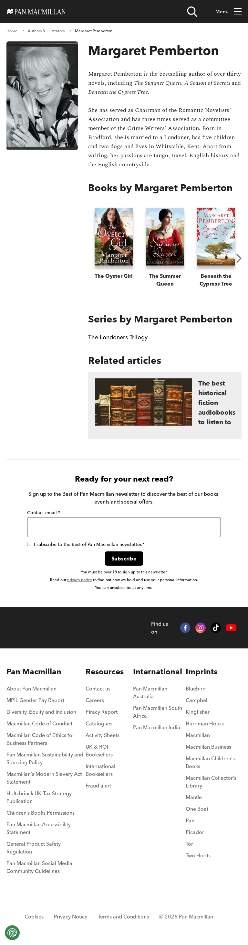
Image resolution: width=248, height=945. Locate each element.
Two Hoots (198, 855)
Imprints (201, 671)
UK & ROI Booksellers (99, 751)
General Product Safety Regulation (33, 848)
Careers (95, 700)
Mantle (194, 797)
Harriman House (205, 723)
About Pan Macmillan (31, 688)
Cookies (34, 916)
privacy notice (79, 579)
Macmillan (198, 735)
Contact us (98, 688)
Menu (222, 11)
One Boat (197, 809)
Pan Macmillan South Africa (157, 712)
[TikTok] (216, 628)
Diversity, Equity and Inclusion (41, 712)
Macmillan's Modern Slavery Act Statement (44, 778)
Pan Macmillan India (156, 727)
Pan (190, 820)
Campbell (197, 700)
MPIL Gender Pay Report (35, 700)
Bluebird (196, 688)
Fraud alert (98, 785)
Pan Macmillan (33, 671)
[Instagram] (200, 628)
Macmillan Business (208, 747)
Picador (195, 832)
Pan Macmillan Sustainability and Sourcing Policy (44, 758)
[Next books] (239, 258)
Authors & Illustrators (46, 30)
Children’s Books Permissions (40, 812)
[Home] (36, 12)
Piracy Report (102, 712)
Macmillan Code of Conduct (39, 723)
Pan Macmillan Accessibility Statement (38, 828)
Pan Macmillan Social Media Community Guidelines (39, 867)
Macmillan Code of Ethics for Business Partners (40, 739)
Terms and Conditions (123, 916)
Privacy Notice (71, 916)
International (157, 671)
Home (11, 30)
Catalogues (99, 723)
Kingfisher (198, 712)
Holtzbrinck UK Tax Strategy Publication (39, 797)
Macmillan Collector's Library (211, 782)
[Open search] (192, 11)
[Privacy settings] (12, 932)
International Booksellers (100, 770)
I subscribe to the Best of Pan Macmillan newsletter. (89, 544)
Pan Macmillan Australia (150, 692)
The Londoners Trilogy (118, 337)
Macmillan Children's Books (210, 762)
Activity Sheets (102, 735)
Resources (105, 671)
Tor (189, 844)
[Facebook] (185, 628)
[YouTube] (231, 627)
